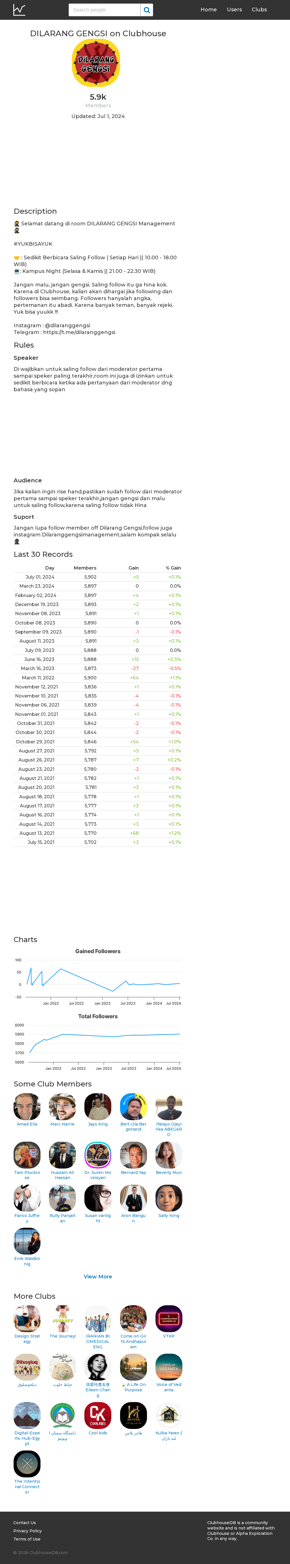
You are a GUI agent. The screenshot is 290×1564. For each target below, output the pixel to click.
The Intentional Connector (27, 1486)
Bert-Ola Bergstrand (133, 1127)
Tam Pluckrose (27, 1175)
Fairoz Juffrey (27, 1218)
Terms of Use (26, 1539)
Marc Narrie (62, 1124)
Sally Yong (169, 1215)
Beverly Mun (169, 1172)
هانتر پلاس (133, 1432)
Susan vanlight (98, 1218)
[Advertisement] (98, 166)
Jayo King (98, 1124)
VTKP (169, 1336)
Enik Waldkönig (27, 1261)
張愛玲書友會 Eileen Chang (98, 1390)
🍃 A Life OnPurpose (133, 1387)
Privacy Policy (27, 1530)
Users (234, 10)
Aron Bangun (133, 1218)
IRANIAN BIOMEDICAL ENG (98, 1341)
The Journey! (62, 1336)
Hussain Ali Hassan (62, 1175)
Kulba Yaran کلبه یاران (168, 1435)
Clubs (259, 10)
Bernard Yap (133, 1172)
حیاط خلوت (62, 1384)
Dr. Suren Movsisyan (97, 1175)
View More (98, 1277)
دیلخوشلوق (27, 1384)
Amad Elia (27, 1124)
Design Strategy (27, 1339)
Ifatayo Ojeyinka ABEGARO (168, 1129)
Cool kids (98, 1432)
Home (209, 10)
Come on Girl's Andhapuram (133, 1341)
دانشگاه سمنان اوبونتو (62, 1435)
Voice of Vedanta (168, 1387)
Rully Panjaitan (62, 1218)
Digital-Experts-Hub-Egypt (27, 1438)
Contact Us (24, 1522)
